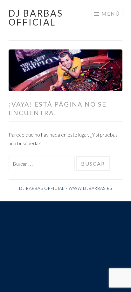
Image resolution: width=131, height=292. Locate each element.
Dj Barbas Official (36, 17)
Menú (110, 14)
